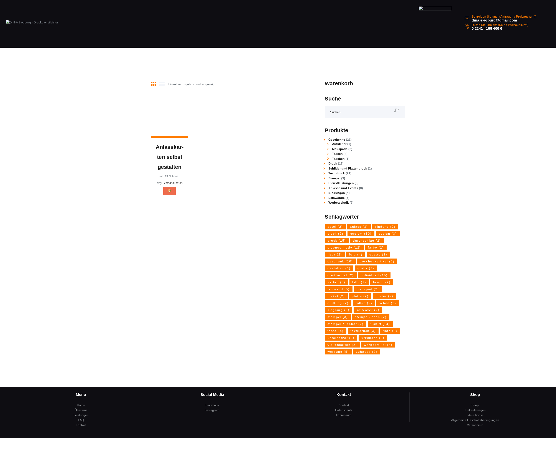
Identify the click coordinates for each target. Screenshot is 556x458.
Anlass (359, 226)
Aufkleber (339, 144)
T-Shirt (380, 324)
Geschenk (340, 261)
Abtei (335, 226)
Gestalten (339, 268)
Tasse (336, 331)
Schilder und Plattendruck (347, 168)
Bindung (385, 226)
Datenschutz (343, 410)
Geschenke (336, 139)
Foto (355, 254)
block (335, 233)
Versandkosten (173, 183)
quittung (338, 303)
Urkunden (372, 337)
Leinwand (339, 289)
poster (384, 296)
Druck (332, 163)
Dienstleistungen (341, 183)
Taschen (338, 158)
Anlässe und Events (343, 188)
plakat (336, 296)
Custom (361, 233)
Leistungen (81, 415)
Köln (359, 282)
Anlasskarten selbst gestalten (170, 157)
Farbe (376, 247)
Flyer (335, 254)
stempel (338, 317)
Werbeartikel (378, 344)
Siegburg (338, 310)
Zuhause (366, 351)
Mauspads (340, 149)
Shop (475, 405)
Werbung (338, 351)
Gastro (378, 254)
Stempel (334, 178)
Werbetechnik (338, 202)
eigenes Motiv (344, 247)
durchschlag (367, 240)
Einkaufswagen (475, 410)
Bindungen (336, 192)
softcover (367, 310)
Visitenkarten (342, 344)
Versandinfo (475, 425)
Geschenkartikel (377, 261)
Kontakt (81, 425)
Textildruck (336, 173)
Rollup (364, 303)
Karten (336, 282)
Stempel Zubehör (346, 324)
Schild (387, 303)
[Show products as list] (162, 84)
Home (81, 405)
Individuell (374, 275)
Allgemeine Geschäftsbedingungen (475, 420)
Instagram (212, 410)
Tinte (390, 331)
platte (360, 296)
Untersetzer (341, 337)
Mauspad (368, 289)
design (388, 233)
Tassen (337, 153)
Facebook (212, 405)
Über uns (81, 410)
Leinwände (336, 197)
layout (382, 282)
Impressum (343, 415)
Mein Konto (475, 415)
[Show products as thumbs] (153, 84)
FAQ (81, 420)
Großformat (341, 275)
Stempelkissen (371, 317)
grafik (365, 268)
